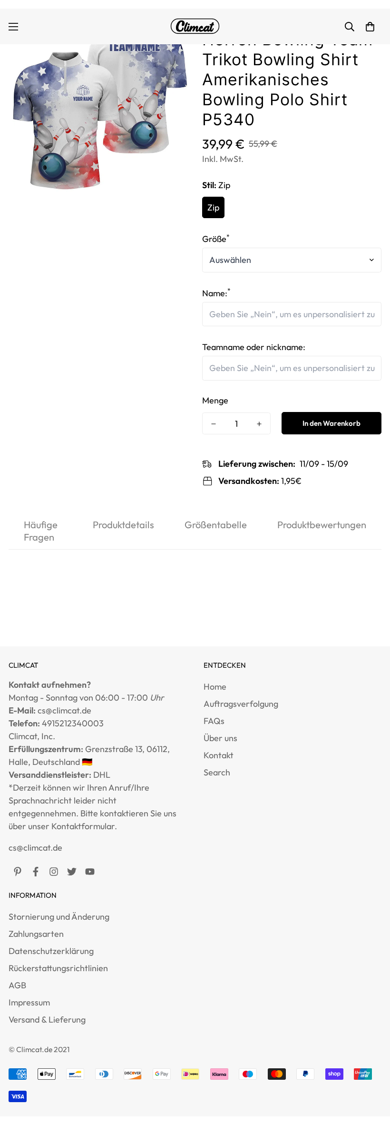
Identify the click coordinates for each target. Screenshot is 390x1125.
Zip (213, 207)
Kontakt (219, 755)
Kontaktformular (83, 826)
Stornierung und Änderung (59, 916)
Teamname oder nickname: (253, 347)
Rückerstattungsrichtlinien (58, 968)
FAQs (214, 720)
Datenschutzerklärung (51, 950)
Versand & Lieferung (47, 1019)
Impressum (29, 1002)
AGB (17, 985)
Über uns (220, 738)
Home (215, 686)
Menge (215, 400)
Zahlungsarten (36, 933)
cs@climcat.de (35, 847)
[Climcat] (195, 26)
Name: (216, 293)
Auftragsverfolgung (241, 703)
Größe (216, 238)
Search (217, 772)
